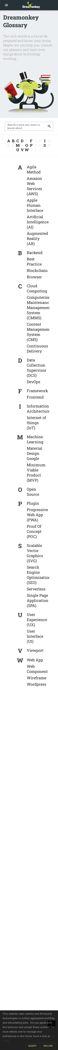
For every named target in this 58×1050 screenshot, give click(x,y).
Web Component (37, 669)
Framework (37, 390)
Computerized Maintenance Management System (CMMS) (39, 307)
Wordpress (36, 684)
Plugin (33, 503)
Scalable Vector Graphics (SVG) (35, 553)
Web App (35, 659)
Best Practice (34, 261)
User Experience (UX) (37, 619)
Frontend (35, 397)
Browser (34, 276)
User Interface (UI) (35, 636)
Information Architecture (38, 409)
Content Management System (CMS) (39, 332)
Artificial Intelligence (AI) (38, 222)
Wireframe (36, 677)
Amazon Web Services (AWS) (34, 186)
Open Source (33, 492)
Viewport (35, 650)
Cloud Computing (37, 288)
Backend (35, 252)
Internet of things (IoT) (36, 422)
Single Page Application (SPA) (37, 600)
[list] (37, 205)
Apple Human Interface (35, 205)
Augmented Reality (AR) (37, 238)
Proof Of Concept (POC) (34, 531)
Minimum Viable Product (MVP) (36, 472)
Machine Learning (35, 439)
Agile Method (34, 169)
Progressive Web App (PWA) (37, 514)
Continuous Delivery (37, 348)
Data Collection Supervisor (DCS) (36, 367)
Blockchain (37, 270)
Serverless (36, 589)
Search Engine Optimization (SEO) (39, 575)
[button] (6, 5)
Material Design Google (34, 453)
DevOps (33, 381)
